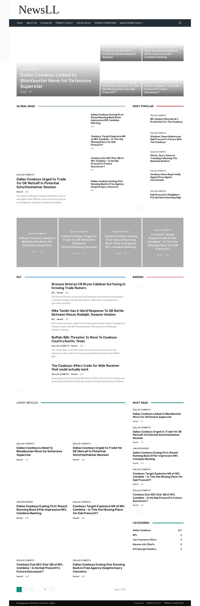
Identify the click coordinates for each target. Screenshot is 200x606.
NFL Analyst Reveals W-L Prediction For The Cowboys (166, 120)
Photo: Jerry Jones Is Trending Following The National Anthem (163, 158)
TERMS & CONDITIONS (173, 603)
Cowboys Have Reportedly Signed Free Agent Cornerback (165, 177)
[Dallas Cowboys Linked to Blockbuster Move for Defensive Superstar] (58, 61)
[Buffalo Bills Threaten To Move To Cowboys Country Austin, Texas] (33, 346)
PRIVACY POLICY (154, 603)
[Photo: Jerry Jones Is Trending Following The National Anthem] (140, 156)
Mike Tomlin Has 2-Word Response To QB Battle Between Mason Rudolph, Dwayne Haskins (88, 312)
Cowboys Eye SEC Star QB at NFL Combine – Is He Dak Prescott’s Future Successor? (107, 162)
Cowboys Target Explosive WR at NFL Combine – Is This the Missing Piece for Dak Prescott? (108, 140)
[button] (179, 23)
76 (45, 589)
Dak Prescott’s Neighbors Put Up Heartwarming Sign (165, 196)
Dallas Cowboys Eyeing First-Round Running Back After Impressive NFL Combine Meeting (108, 118)
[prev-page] (135, 208)
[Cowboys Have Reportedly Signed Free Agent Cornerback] (140, 175)
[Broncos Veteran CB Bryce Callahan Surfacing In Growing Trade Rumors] (33, 293)
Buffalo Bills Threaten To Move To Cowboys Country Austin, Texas (84, 339)
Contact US (139, 603)
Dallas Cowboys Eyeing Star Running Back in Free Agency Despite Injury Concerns (107, 184)
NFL (53, 293)
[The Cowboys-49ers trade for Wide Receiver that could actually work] (33, 373)
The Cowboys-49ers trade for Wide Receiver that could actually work (86, 367)
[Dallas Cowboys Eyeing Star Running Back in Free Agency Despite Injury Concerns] (81, 185)
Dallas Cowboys (29, 69)
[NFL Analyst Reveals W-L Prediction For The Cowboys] (140, 119)
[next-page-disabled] (23, 391)
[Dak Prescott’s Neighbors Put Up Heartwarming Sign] (140, 194)
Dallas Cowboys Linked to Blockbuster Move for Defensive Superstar (39, 451)
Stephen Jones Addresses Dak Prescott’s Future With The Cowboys (166, 139)
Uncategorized (152, 44)
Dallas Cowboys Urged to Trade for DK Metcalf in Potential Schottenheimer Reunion (41, 183)
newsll (20, 192)
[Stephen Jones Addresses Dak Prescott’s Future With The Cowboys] (140, 137)
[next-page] (140, 208)
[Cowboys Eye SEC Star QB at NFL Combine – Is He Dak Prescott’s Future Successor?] (162, 79)
